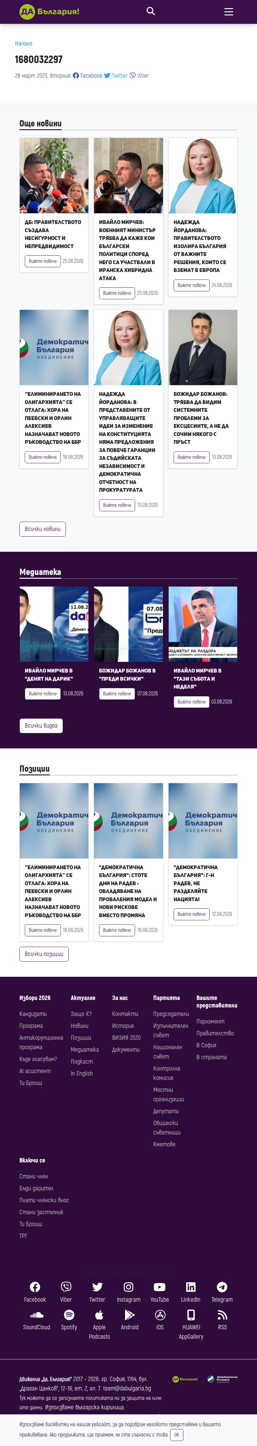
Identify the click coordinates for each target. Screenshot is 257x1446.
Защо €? (81, 1014)
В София (206, 1045)
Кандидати (33, 1014)
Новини (79, 1026)
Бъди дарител (36, 1188)
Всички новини (42, 529)
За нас (120, 998)
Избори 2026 (34, 998)
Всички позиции (44, 954)
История (123, 1026)
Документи (125, 1050)
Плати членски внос (44, 1200)
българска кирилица (99, 1407)
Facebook (90, 76)
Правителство (215, 1033)
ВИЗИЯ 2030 (126, 1038)
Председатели (171, 1014)
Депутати (166, 1111)
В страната (212, 1057)
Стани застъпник (41, 1212)
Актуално (83, 998)
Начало (23, 43)
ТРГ (23, 1236)
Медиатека (40, 572)
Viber (142, 76)
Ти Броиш (30, 1083)
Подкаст (82, 1062)
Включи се (32, 1160)
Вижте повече (43, 261)
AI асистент (35, 1071)
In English (82, 1073)
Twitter (119, 76)
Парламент (210, 1021)
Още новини (40, 123)
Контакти (125, 1014)
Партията (166, 998)
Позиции (34, 768)
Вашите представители (217, 1001)
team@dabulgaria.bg (127, 1388)
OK (176, 1435)
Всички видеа (41, 726)
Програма (31, 1026)
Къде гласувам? (38, 1059)
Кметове (164, 1144)
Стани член (33, 1176)
